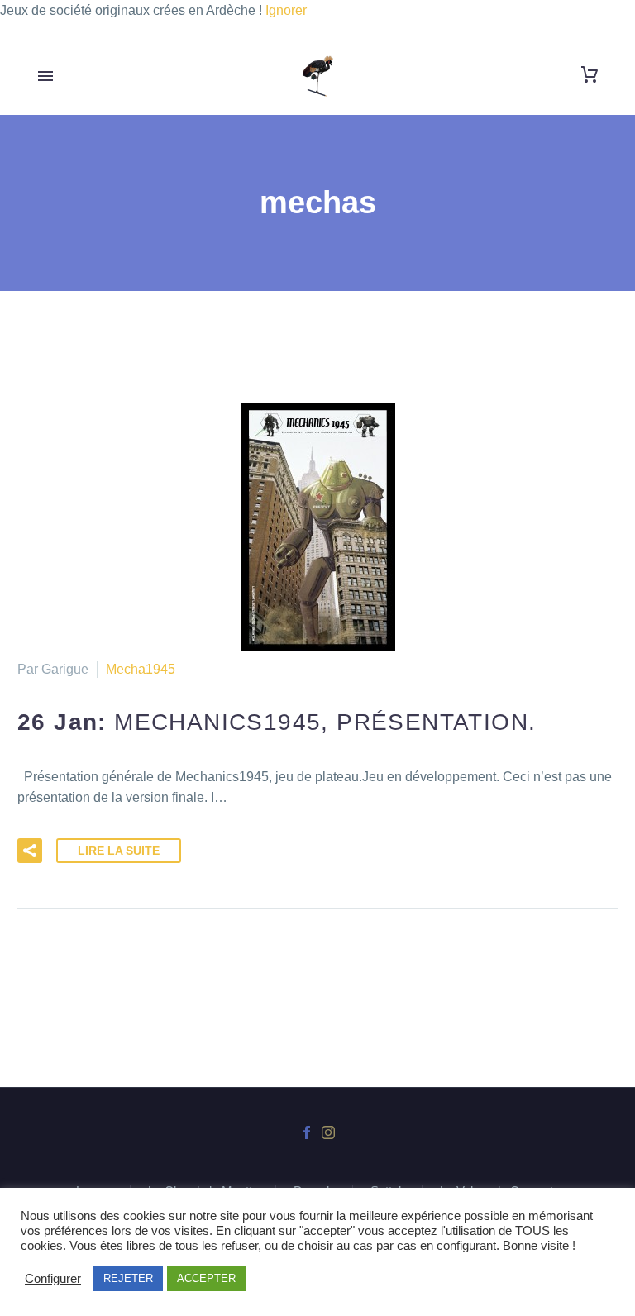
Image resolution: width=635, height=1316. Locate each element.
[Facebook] (306, 1132)
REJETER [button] (128, 1278)
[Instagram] (328, 1132)
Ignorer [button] (286, 10)
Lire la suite (119, 850)
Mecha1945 (140, 669)
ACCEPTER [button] (206, 1278)
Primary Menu (45, 76)
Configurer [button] (53, 1278)
